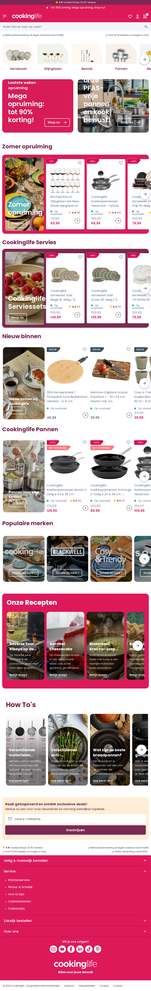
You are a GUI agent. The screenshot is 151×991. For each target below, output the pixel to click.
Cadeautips (16, 908)
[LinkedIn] (80, 949)
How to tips (16, 894)
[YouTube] (62, 949)
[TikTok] (88, 949)
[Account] (137, 16)
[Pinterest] (97, 949)
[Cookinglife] (67, 16)
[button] (144, 59)
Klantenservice (19, 880)
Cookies (104, 985)
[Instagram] (53, 949)
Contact (117, 985)
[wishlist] (130, 16)
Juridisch (69, 985)
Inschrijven (75, 830)
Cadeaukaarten (19, 901)
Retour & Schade (20, 887)
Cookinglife (18, 985)
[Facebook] (71, 949)
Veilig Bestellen (87, 985)
